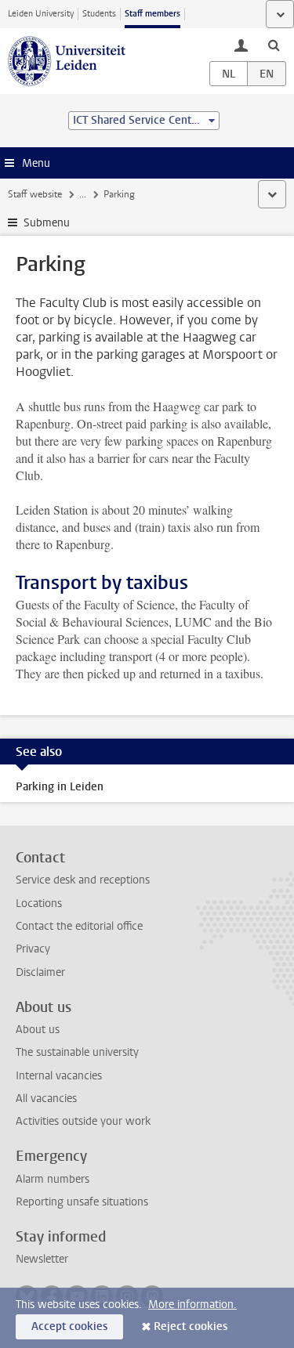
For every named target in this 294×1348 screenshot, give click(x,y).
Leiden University (41, 14)
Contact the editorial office (79, 926)
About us (38, 1029)
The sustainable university (77, 1052)
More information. (192, 1304)
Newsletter (42, 1259)
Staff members (152, 14)
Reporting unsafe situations (82, 1201)
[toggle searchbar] (273, 44)
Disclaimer (40, 972)
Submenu (47, 222)
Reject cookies (190, 1326)
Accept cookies (69, 1326)
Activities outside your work (83, 1121)
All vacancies (46, 1098)
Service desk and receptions (83, 880)
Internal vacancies (59, 1075)
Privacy (33, 948)
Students (99, 14)
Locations (39, 903)
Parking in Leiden (59, 786)
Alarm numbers (52, 1179)
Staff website (35, 194)
